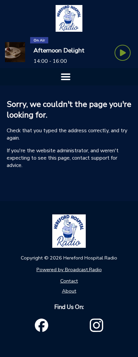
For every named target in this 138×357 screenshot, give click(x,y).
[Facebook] (41, 325)
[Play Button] (123, 53)
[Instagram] (96, 325)
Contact (69, 281)
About (69, 291)
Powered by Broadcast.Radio (69, 269)
